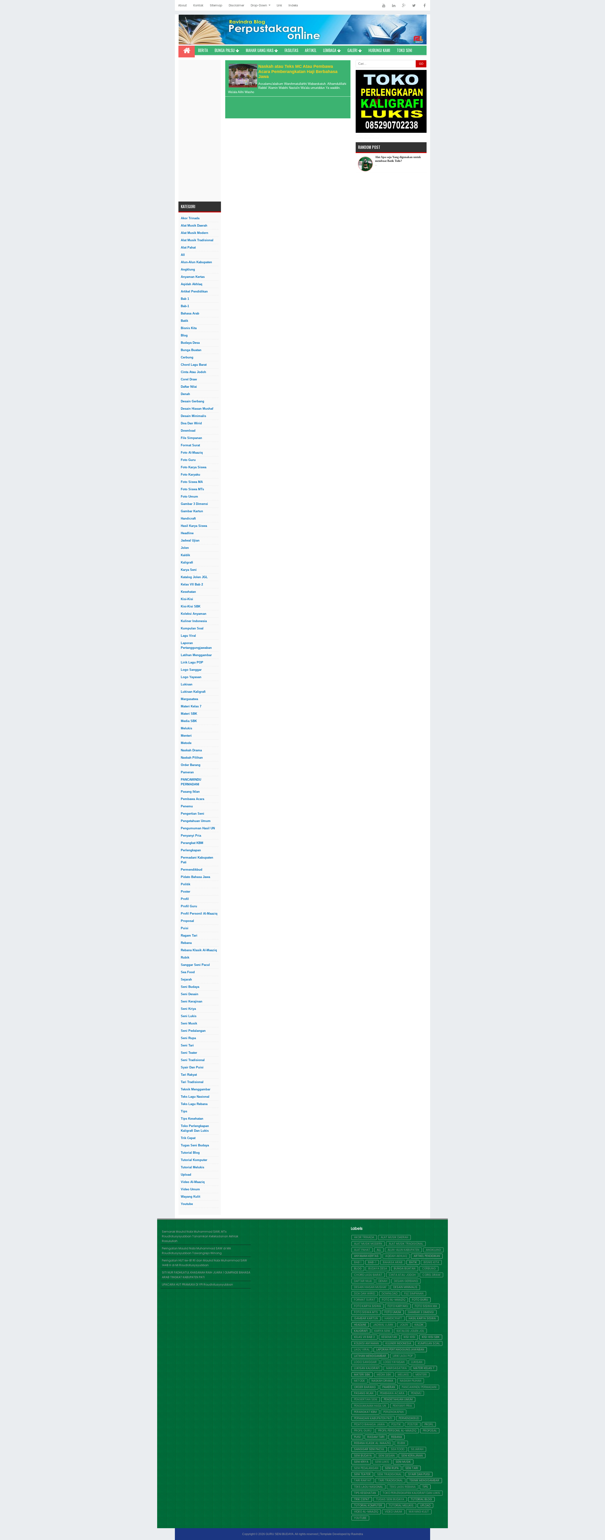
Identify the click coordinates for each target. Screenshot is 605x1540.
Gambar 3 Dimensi (194, 504)
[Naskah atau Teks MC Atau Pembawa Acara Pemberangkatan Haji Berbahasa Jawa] (242, 86)
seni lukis (188, 1016)
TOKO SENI (404, 50)
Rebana (186, 943)
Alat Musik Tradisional (197, 240)
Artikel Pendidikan (194, 291)
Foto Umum (189, 496)
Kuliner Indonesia (194, 621)
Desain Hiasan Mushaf (197, 408)
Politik (185, 884)
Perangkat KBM (192, 843)
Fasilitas (291, 50)
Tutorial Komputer (194, 1160)
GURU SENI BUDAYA (280, 1534)
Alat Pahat (188, 247)
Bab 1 (185, 299)
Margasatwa (189, 699)
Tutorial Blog (190, 1152)
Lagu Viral (188, 635)
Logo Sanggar (191, 669)
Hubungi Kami (379, 50)
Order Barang (190, 765)
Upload (186, 1174)
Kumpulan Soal (192, 628)
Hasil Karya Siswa (194, 526)
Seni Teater (189, 1052)
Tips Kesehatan (192, 1118)
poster (185, 891)
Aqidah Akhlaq (191, 284)
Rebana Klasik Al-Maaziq (199, 950)
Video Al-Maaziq (193, 1182)
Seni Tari (187, 1045)
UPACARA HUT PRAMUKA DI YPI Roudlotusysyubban (197, 1284)
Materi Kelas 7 (191, 706)
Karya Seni (189, 570)
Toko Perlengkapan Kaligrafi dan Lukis (195, 1128)
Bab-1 (185, 306)
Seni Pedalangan (193, 1030)
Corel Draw (189, 379)
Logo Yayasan (191, 677)
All (183, 255)
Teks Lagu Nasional (195, 1096)
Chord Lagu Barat (194, 364)
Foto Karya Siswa (193, 467)
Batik (184, 321)
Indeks (293, 5)
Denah (185, 394)
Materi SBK (189, 713)
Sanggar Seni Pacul (195, 965)
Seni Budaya (190, 987)
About (182, 5)
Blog (184, 335)
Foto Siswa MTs (192, 489)
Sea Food (188, 972)
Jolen (185, 548)
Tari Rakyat (189, 1074)
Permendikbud (191, 869)
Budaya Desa (190, 342)
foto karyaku (190, 474)
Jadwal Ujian (190, 540)
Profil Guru (189, 906)
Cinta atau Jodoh (193, 372)
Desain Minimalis (193, 416)
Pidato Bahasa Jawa (195, 877)
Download (188, 430)
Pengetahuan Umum (196, 821)
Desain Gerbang (192, 401)
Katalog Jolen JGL (194, 577)
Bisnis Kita (189, 328)
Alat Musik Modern (194, 233)
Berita (203, 50)
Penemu (187, 806)
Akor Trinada (190, 218)
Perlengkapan (191, 850)
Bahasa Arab (190, 313)
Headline (187, 533)
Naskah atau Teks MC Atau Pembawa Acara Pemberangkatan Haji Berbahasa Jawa (297, 71)
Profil (185, 899)
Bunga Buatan (191, 350)
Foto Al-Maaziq (192, 452)
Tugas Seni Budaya (195, 1145)
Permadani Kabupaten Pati (197, 860)
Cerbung (187, 357)
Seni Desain (189, 994)
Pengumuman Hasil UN (198, 828)
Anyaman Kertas (193, 277)
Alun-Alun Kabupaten (196, 262)
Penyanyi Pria (191, 835)
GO (421, 63)
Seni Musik (189, 1023)
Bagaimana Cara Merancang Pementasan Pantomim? (392, 159)
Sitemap (216, 5)
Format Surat (190, 445)
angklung (188, 269)
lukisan (186, 684)
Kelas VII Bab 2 (192, 584)
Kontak (198, 5)
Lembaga (330, 50)
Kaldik (185, 555)
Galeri (352, 50)
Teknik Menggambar (195, 1089)
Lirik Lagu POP (192, 662)
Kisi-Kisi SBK (190, 606)
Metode (186, 743)
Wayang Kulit (190, 1196)
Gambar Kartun (192, 511)
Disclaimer (236, 5)
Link (279, 5)
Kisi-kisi (187, 599)
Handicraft (188, 518)
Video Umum (190, 1189)
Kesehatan (188, 592)
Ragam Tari (189, 935)
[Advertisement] (199, 131)
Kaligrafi (187, 562)
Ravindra (357, 1534)
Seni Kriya (188, 1009)
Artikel (310, 50)
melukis (186, 728)
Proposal (187, 921)
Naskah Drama (191, 750)
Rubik (185, 957)
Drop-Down (259, 5)
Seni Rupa (188, 1038)
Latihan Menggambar (196, 655)
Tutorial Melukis (192, 1167)
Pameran (187, 772)
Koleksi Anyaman (193, 613)
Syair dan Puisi (192, 1067)
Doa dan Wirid (191, 423)
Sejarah (186, 979)
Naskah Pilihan (192, 757)
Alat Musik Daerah (194, 225)
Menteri (186, 735)
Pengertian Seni (192, 813)
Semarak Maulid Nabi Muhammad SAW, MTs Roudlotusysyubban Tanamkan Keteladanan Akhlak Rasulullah (200, 1236)
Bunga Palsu (225, 50)
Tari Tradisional (192, 1082)
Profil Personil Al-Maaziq (199, 913)
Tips (184, 1111)
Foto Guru (188, 460)
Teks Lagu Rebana (194, 1104)
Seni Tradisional (193, 1060)
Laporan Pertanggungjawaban (196, 645)
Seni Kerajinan (191, 1001)
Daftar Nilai (189, 386)
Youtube (187, 1204)
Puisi (184, 928)
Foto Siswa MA (192, 482)
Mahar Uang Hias (260, 50)
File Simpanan (191, 438)
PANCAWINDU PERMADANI (191, 782)
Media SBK (189, 721)
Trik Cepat (188, 1138)
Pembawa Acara (192, 799)
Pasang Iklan (190, 791)
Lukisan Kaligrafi (193, 691)
